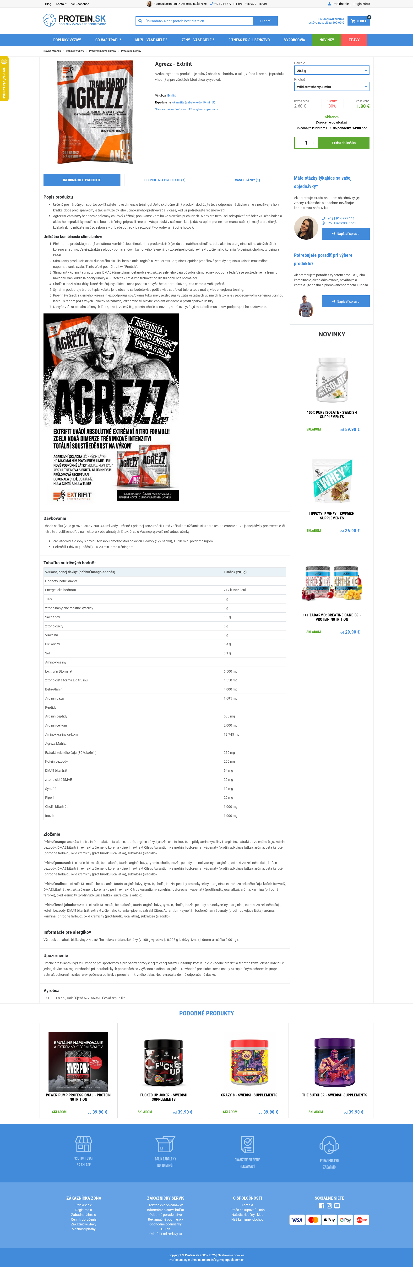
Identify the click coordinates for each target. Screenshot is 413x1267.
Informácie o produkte (82, 180)
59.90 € (352, 429)
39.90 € (99, 1112)
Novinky (327, 39)
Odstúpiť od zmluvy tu (165, 1233)
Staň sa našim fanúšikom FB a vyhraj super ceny (186, 109)
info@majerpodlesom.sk (228, 1259)
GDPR (165, 1229)
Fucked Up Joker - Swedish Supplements (163, 1097)
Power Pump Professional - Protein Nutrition (78, 1097)
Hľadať (265, 21)
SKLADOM (313, 429)
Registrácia (361, 3)
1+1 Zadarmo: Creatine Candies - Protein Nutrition (332, 617)
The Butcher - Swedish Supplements (334, 1094)
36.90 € (352, 530)
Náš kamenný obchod (247, 1219)
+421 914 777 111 (225, 3)
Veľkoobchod (80, 4)
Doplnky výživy (67, 39)
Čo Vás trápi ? (108, 39)
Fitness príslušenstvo (249, 39)
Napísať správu (348, 233)
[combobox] (332, 70)
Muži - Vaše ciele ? (151, 39)
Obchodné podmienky (165, 1224)
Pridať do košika (344, 142)
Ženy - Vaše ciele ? (198, 39)
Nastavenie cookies (231, 1255)
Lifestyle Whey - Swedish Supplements (331, 515)
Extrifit (171, 95)
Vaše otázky (247, 180)
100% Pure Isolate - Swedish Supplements (332, 414)
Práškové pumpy (131, 51)
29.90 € (352, 632)
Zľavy (354, 39)
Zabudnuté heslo (83, 1214)
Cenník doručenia (84, 1219)
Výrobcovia (294, 39)
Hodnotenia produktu (164, 180)
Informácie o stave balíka (165, 1210)
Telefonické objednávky (165, 1205)
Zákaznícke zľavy (83, 1224)
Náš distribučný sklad (247, 1214)
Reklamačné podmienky (165, 1219)
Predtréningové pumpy (102, 51)
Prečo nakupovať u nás (247, 1210)
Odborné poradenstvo (165, 1214)
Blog (48, 4)
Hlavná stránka (52, 51)
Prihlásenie (340, 3)
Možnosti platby (84, 1229)
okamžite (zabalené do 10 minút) (193, 102)
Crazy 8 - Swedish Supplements (249, 1094)
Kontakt (61, 4)
